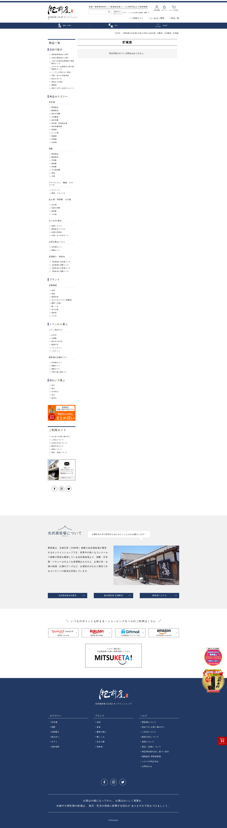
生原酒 (54, 142)
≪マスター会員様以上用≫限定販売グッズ (62, 68)
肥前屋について (149, 722)
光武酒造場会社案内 (67, 595)
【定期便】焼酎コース (60, 265)
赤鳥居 (54, 313)
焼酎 (51, 148)
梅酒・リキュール (58, 193)
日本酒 (52, 102)
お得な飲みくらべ (57, 241)
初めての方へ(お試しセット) (62, 88)
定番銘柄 (53, 285)
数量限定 (54, 110)
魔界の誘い (102, 732)
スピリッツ (55, 190)
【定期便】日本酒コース (61, 262)
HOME (117, 33)
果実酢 (54, 211)
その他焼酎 (55, 170)
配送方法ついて (57, 446)
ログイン (164, 10)
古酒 (53, 176)
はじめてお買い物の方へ (61, 436)
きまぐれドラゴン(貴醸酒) (61, 300)
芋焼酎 (54, 160)
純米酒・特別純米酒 (59, 123)
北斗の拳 (54, 309)
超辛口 (54, 398)
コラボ (54, 316)
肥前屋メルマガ (159, 595)
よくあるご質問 (157, 18)
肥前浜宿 (54, 297)
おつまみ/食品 (55, 220)
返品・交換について (59, 452)
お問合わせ (147, 766)
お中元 (54, 335)
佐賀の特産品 (56, 232)
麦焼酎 (54, 163)
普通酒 (54, 130)
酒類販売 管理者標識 (151, 756)
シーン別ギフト (56, 329)
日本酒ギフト (56, 362)
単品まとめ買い (57, 82)
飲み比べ (55, 737)
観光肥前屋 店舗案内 (113, 595)
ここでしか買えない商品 (61, 72)
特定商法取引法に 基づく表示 (155, 751)
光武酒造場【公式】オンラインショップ (113, 703)
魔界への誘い (56, 303)
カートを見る (174, 10)
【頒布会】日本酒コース (61, 268)
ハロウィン (55, 351)
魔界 (145, 12)
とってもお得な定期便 (135, 12)
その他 (54, 214)
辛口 (53, 395)
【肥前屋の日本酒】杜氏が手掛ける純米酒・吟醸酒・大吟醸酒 (147, 33)
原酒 (53, 173)
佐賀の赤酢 (55, 208)
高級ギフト (55, 369)
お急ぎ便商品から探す (60, 58)
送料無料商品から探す (60, 54)
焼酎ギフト (55, 366)
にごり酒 (54, 133)
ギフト (125, 12)
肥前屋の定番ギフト (58, 357)
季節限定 (54, 107)
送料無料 (55, 746)
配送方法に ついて (150, 737)
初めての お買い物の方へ (153, 727)
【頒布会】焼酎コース (60, 271)
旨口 (53, 388)
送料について (56, 449)
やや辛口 (54, 392)
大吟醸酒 (54, 117)
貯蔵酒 (54, 139)
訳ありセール (56, 79)
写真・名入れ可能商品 (60, 75)
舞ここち (54, 306)
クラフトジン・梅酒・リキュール (61, 183)
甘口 (53, 385)
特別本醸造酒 (56, 126)
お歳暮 (54, 338)
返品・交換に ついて (151, 746)
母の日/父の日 (56, 341)
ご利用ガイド (137, 18)
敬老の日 (54, 344)
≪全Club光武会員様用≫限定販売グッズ (62, 62)
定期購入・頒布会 (57, 256)
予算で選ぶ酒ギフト (59, 372)
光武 (53, 290)
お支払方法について (59, 443)
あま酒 (54, 205)
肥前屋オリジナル (58, 229)
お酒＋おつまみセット (60, 235)
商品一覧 (175, 18)
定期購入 (55, 732)
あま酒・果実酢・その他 (60, 199)
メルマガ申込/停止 (150, 761)
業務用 (54, 85)
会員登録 (157, 10)
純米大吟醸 (55, 114)
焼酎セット (55, 250)
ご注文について (57, 440)
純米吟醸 (54, 120)
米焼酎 (54, 167)
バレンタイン (56, 348)
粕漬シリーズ (56, 226)
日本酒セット (56, 247)
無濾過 (54, 136)
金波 (53, 294)
